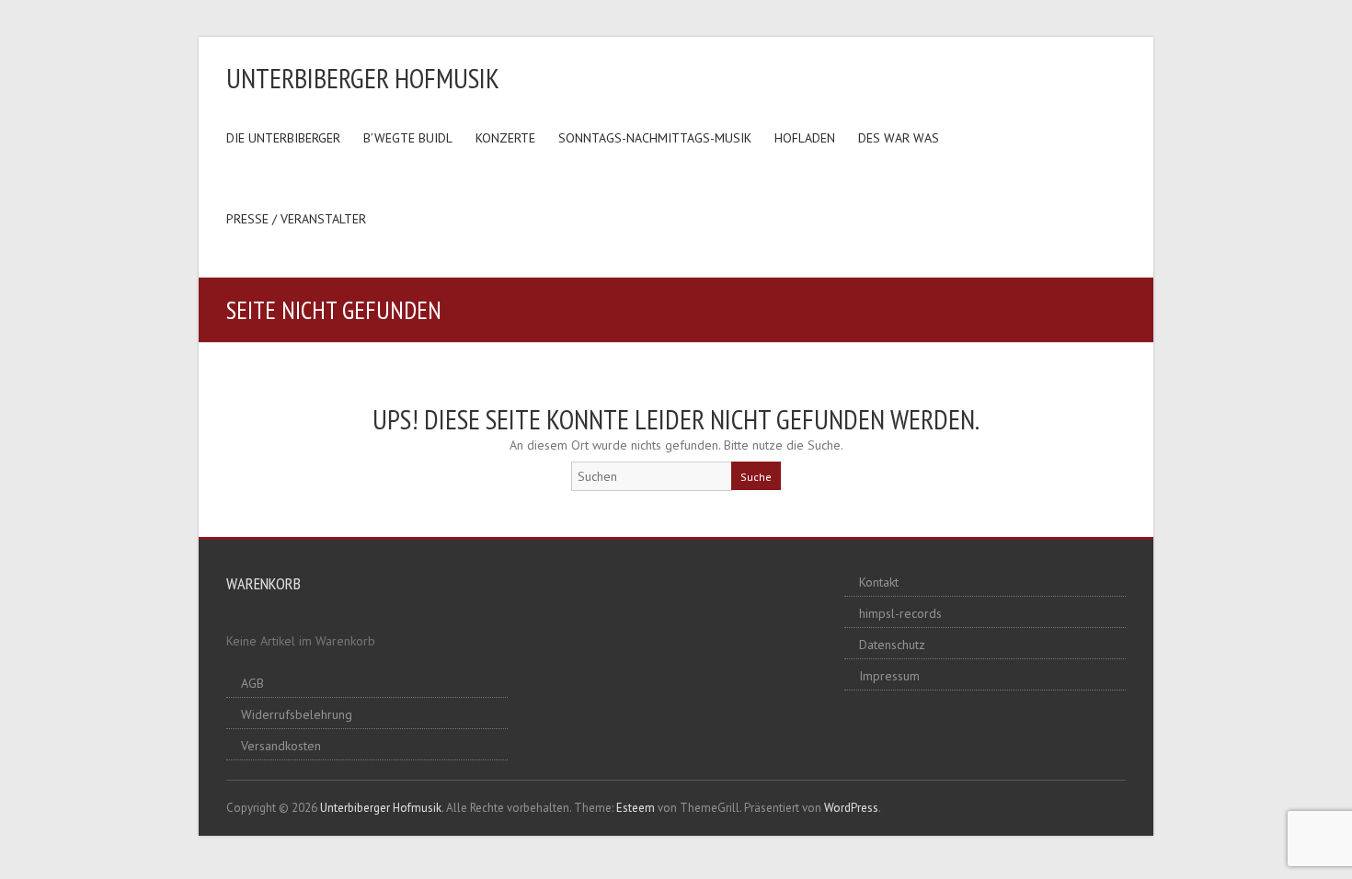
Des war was (898, 138)
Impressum (889, 676)
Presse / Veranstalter (296, 219)
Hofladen (804, 138)
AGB (252, 683)
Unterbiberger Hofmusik (362, 78)
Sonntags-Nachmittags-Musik (654, 138)
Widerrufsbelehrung (296, 714)
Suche (756, 477)
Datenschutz (892, 644)
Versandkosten (281, 745)
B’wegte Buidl (408, 138)
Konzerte (505, 138)
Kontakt (879, 582)
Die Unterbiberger (283, 138)
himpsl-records (900, 613)
